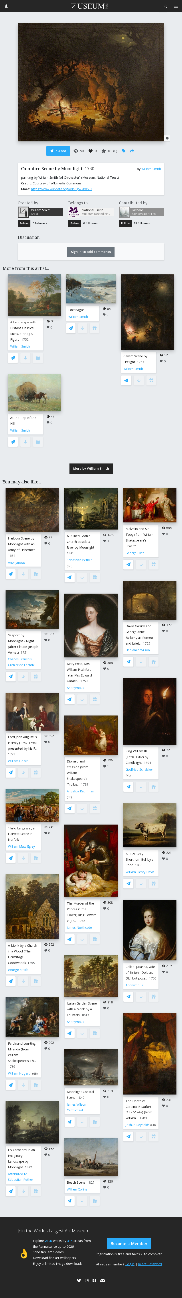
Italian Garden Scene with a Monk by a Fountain (82, 1009)
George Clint (135, 553)
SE (69, 797)
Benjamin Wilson (138, 650)
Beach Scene (76, 1182)
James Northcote (79, 927)
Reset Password (150, 1264)
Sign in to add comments (91, 252)
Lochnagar (76, 310)
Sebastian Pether (79, 560)
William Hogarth (20, 1073)
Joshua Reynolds (138, 1125)
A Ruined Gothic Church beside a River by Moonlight (80, 541)
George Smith (18, 970)
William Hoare (18, 761)
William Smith (151, 169)
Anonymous (16, 562)
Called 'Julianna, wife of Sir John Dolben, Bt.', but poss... (140, 972)
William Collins (77, 1189)
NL (128, 775)
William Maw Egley (21, 846)
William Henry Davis (140, 872)
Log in (130, 1264)
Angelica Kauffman (80, 791)
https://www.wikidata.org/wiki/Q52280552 (61, 189)
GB (35, 1073)
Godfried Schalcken (140, 769)
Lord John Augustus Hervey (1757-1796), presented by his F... (23, 743)
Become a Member (129, 1243)
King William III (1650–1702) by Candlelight (137, 757)
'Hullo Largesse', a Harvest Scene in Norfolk (21, 834)
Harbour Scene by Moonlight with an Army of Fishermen (22, 544)
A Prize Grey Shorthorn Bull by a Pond (140, 859)
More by (91, 468)
